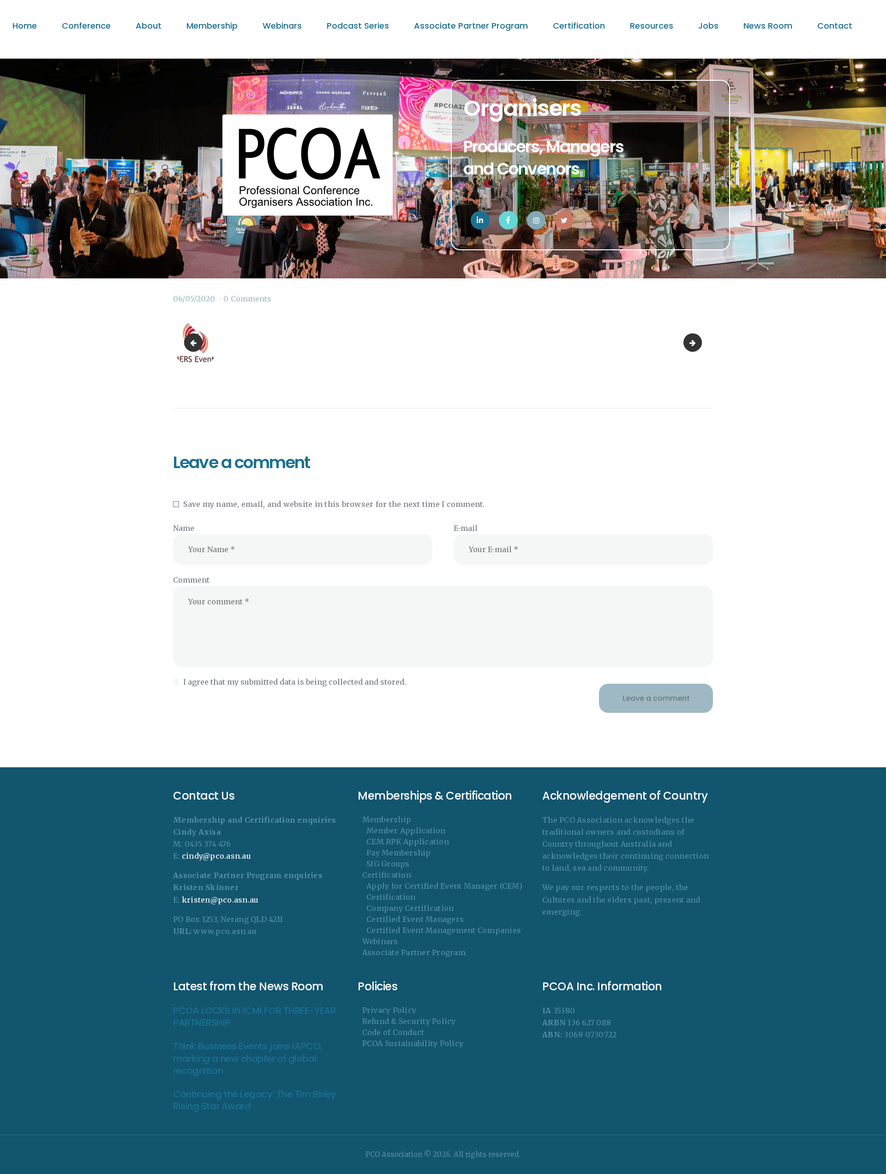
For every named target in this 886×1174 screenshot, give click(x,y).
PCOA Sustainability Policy (413, 1043)
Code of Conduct (393, 1032)
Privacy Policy (389, 1010)
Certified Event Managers (415, 919)
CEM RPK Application (407, 841)
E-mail (466, 528)
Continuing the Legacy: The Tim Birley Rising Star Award (254, 1100)
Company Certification (410, 908)
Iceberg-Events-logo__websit (195, 342)
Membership (387, 819)
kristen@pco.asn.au (220, 899)
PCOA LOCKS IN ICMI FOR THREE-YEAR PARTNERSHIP (254, 1017)
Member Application (406, 830)
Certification (386, 874)
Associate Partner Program (414, 952)
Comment (191, 579)
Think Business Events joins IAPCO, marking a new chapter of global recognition (248, 1058)
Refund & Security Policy (409, 1021)
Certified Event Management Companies (443, 930)
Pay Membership (398, 852)
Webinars (380, 941)
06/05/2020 (194, 298)
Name (183, 528)
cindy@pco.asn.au (216, 856)
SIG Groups (388, 863)
